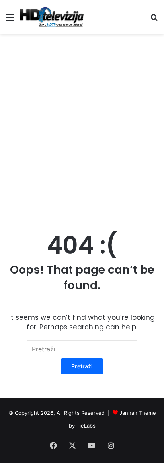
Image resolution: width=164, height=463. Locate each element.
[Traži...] (154, 20)
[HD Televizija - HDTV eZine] (52, 17)
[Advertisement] (82, 124)
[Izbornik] (10, 20)
